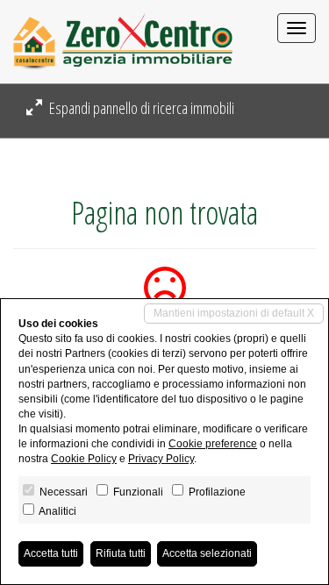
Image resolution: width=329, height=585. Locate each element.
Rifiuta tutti (121, 553)
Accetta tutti (51, 553)
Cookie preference (212, 444)
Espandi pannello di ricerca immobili (140, 107)
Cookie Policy (84, 459)
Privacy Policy (161, 459)
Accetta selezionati (207, 553)
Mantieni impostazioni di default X (234, 313)
